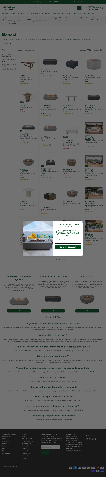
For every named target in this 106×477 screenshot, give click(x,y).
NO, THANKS (68, 252)
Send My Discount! (68, 247)
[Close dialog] (81, 223)
